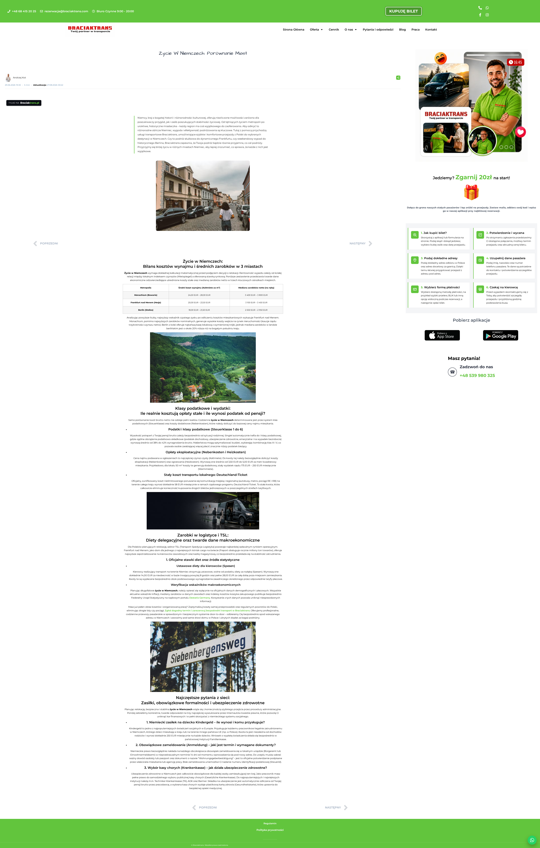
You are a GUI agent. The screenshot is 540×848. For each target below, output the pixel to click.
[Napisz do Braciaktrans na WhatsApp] (532, 840)
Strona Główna (293, 29)
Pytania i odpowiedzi (378, 29)
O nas (349, 29)
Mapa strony (270, 837)
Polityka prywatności (270, 829)
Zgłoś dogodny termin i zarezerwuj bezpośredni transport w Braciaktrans (207, 610)
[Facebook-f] (480, 14)
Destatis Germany (199, 597)
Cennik (334, 29)
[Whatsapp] (487, 7)
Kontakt (431, 29)
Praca (415, 29)
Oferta (314, 29)
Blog (402, 29)
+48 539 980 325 (477, 375)
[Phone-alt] (480, 7)
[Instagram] (487, 14)
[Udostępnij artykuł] (398, 77)
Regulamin (270, 823)
